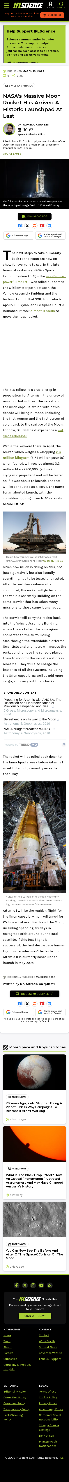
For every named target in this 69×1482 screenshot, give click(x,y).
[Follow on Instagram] (33, 1285)
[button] (61, 4)
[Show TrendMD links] (63, 744)
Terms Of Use (47, 1391)
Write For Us (47, 1341)
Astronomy (19, 1097)
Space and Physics (21, 85)
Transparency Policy (16, 1409)
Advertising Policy (51, 1409)
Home (7, 1335)
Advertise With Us (51, 1353)
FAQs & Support (50, 1359)
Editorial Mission (14, 1391)
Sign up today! (34, 1316)
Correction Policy (14, 1397)
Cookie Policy (48, 1397)
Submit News (48, 1347)
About (7, 1347)
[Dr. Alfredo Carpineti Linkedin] (20, 130)
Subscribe (10, 1359)
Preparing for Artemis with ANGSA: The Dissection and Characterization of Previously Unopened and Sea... (32, 703)
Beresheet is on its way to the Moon (30, 719)
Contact (44, 1335)
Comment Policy (14, 1403)
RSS (61, 1457)
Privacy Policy (48, 1403)
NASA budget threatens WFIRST (28, 729)
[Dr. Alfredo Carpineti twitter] (26, 129)
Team (6, 1341)
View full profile (12, 153)
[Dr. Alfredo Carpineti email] (31, 129)
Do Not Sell (46, 1435)
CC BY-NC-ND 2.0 (53, 560)
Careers (8, 1353)
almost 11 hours (43, 311)
